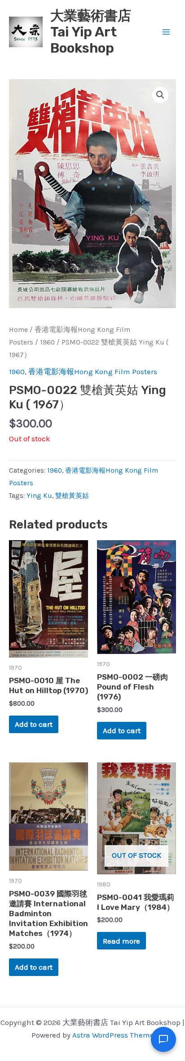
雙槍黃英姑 (72, 496)
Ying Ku (39, 496)
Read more (121, 940)
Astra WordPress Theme (113, 1034)
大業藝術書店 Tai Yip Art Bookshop (90, 32)
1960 (47, 342)
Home (18, 330)
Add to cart (34, 724)
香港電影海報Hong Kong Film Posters (92, 371)
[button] (160, 95)
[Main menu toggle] (166, 32)
